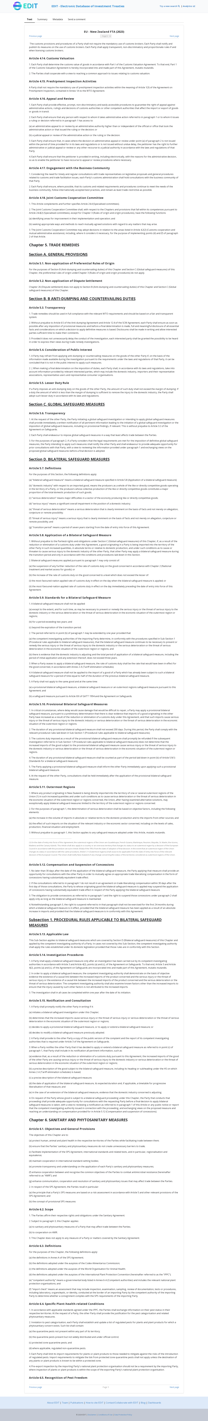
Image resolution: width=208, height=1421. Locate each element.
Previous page (35, 36)
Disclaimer (92, 1415)
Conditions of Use (105, 1415)
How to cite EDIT (94, 1402)
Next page (174, 36)
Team (65, 1402)
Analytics (188, 6)
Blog (143, 1402)
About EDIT (53, 1402)
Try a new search (169, 6)
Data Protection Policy (123, 1415)
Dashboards (154, 1402)
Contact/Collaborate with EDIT (122, 1402)
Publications (76, 1402)
